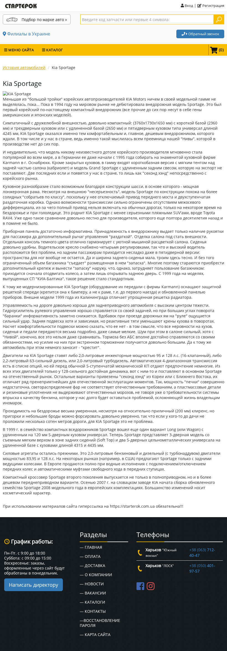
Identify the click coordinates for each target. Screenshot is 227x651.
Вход (188, 5)
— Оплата (90, 556)
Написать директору (33, 584)
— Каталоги (92, 602)
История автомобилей (24, 67)
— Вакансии (93, 593)
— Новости (92, 583)
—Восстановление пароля (100, 623)
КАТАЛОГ (54, 49)
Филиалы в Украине (28, 34)
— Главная (91, 547)
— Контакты (93, 611)
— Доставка (92, 565)
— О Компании (96, 574)
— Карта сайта (95, 634)
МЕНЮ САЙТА (20, 49)
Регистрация (213, 5)
